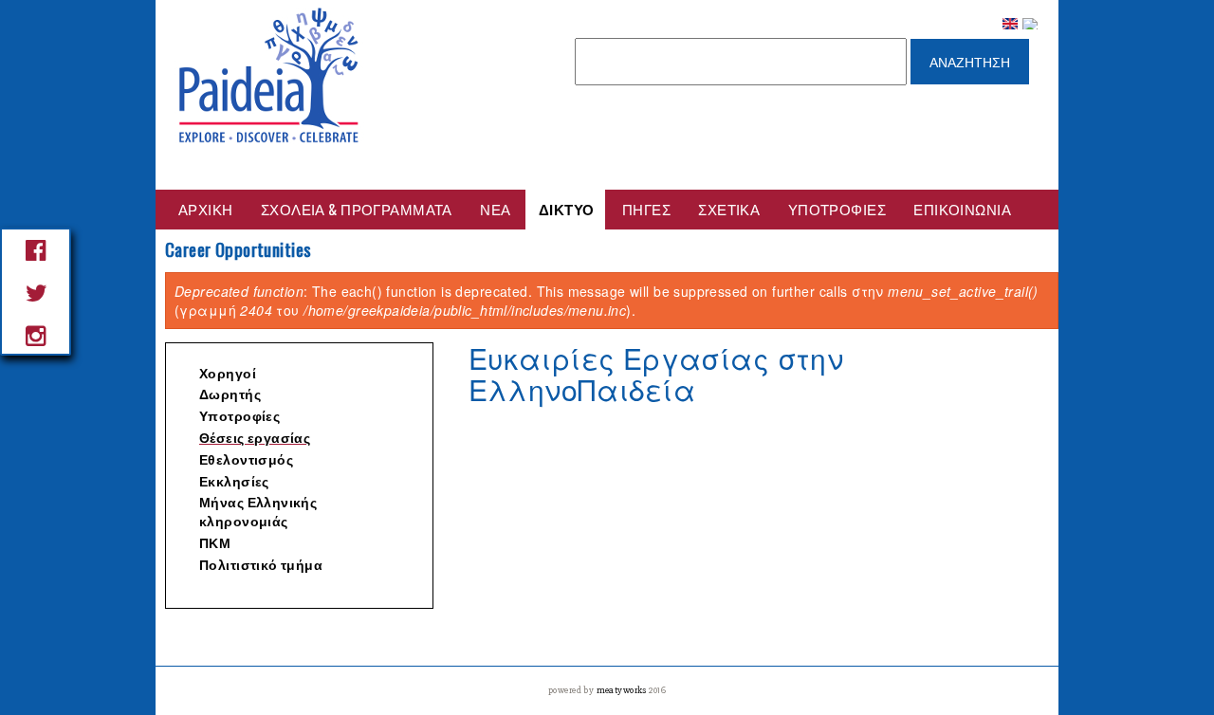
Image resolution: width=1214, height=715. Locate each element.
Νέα (495, 208)
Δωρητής (230, 395)
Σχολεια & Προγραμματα (356, 208)
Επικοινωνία (962, 208)
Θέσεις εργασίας (254, 439)
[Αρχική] (269, 75)
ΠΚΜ (214, 544)
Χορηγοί (227, 374)
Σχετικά (729, 208)
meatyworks (623, 690)
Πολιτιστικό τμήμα (260, 566)
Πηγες (646, 208)
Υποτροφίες (837, 208)
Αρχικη (205, 208)
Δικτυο (567, 208)
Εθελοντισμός (246, 460)
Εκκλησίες (234, 482)
